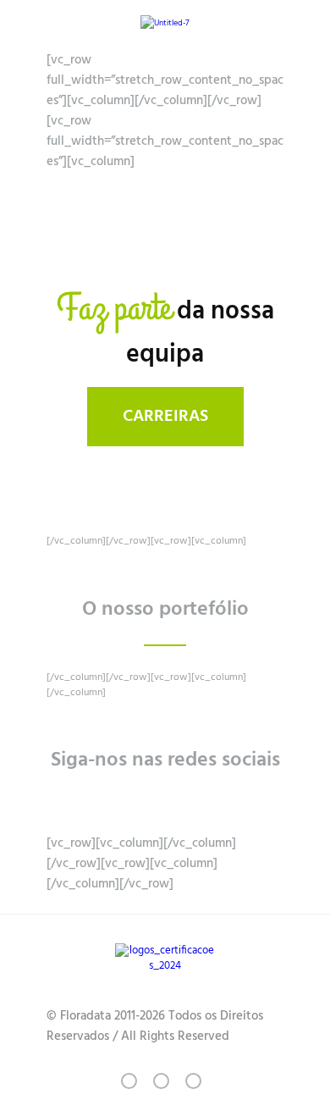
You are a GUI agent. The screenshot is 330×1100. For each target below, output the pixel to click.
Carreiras (165, 416)
